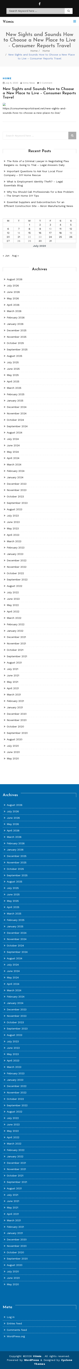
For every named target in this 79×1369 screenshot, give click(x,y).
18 (60, 232)
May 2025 (13, 375)
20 (8, 236)
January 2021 (15, 707)
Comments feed (17, 1329)
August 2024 (14, 432)
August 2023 (14, 509)
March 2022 (14, 617)
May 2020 (13, 758)
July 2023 (13, 515)
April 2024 (13, 458)
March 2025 (14, 387)
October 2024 (15, 419)
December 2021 (16, 637)
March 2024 (14, 464)
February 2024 (15, 470)
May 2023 (13, 528)
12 (71, 228)
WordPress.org (16, 1336)
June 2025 (13, 368)
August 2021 (14, 662)
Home (34, 50)
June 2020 (13, 752)
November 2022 (16, 566)
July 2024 (13, 438)
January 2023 (15, 553)
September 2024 (17, 426)
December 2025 (16, 330)
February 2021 (15, 700)
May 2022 (13, 605)
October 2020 (15, 726)
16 (40, 232)
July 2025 (13, 362)
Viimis (38, 1356)
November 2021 (16, 643)
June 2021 (13, 675)
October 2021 (15, 649)
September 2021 (17, 656)
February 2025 (15, 394)
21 (19, 236)
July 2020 (13, 745)
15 (29, 232)
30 (40, 240)
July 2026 (13, 285)
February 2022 (15, 624)
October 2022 (15, 573)
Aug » (15, 255)
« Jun (6, 255)
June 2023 (13, 522)
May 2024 (13, 451)
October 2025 (15, 343)
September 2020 (17, 732)
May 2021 (12, 681)
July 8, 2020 (11, 83)
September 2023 (17, 502)
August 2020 (14, 739)
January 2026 (15, 323)
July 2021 (12, 669)
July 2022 (13, 592)
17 (50, 232)
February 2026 (16, 317)
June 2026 (13, 291)
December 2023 (16, 483)
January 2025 (15, 400)
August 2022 (14, 585)
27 (8, 240)
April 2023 (13, 534)
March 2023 (14, 541)
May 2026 (13, 298)
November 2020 (17, 720)
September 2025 (17, 349)
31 (50, 240)
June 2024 (13, 445)
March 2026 (14, 311)
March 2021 (14, 694)
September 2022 (17, 579)
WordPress (31, 1360)
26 (70, 236)
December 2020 (17, 713)
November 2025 (16, 336)
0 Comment (45, 83)
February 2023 (15, 547)
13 (8, 232)
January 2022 (15, 630)
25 (60, 236)
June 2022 (13, 598)
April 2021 (13, 688)
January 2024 (15, 477)
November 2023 (16, 490)
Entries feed (14, 1323)
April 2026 (13, 304)
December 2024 (16, 407)
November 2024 (16, 413)
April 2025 (13, 381)
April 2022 (13, 611)
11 (60, 228)
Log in (11, 1317)
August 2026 (14, 279)
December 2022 (16, 560)
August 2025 (14, 355)
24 (50, 236)
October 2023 (15, 496)
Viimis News (28, 83)
